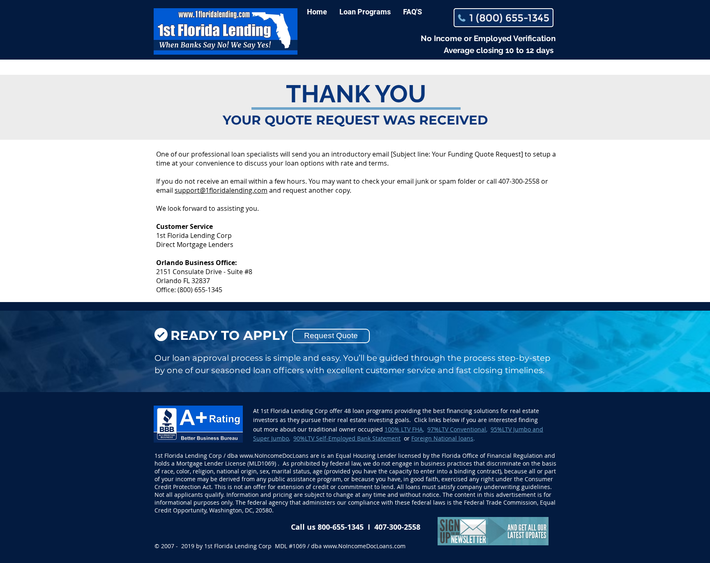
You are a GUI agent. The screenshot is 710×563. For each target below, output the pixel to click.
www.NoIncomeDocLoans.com (364, 546)
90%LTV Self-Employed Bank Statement (347, 438)
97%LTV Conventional (456, 429)
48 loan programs (368, 411)
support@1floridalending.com (221, 190)
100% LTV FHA (404, 429)
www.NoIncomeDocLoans (274, 455)
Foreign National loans (442, 438)
